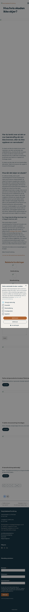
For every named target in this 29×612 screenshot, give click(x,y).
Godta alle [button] (15, 318)
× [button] (25, 285)
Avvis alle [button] (15, 321)
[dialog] (14, 306)
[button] (14, 325)
